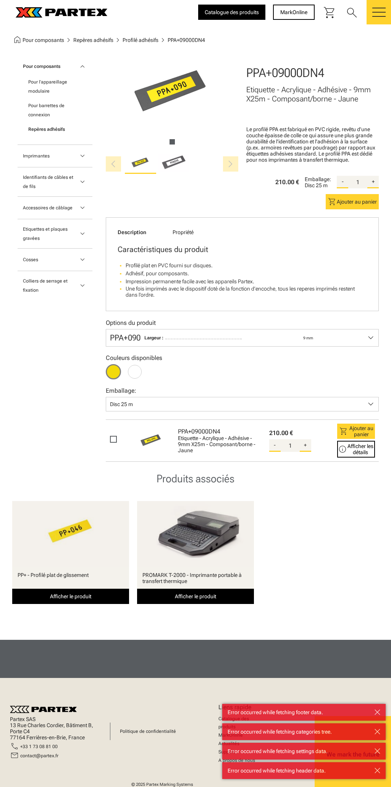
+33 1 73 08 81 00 (39, 746)
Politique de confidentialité (148, 731)
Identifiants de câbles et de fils (48, 182)
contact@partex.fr (39, 755)
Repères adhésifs (46, 129)
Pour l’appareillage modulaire (47, 86)
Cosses (30, 259)
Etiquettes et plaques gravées (45, 233)
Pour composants (41, 66)
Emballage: (318, 179)
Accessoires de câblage (48, 207)
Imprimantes (36, 156)
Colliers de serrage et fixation (45, 285)
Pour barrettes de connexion (46, 110)
